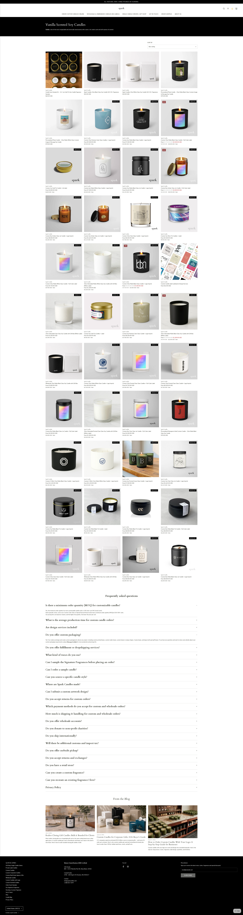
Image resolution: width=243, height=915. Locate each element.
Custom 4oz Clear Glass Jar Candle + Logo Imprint (174, 481)
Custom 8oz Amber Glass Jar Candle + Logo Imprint (59, 236)
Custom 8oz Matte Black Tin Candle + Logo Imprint (136, 529)
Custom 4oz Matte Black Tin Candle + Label (95, 529)
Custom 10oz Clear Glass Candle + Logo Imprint (135, 236)
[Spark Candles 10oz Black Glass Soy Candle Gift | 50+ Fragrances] (102, 70)
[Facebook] (123, 866)
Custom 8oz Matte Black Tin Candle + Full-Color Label (175, 529)
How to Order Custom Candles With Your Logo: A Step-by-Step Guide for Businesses (170, 843)
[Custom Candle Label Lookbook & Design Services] (179, 261)
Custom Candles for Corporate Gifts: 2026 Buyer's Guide (121, 837)
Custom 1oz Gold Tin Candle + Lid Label (56, 188)
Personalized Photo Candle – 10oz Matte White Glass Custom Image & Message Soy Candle (62, 141)
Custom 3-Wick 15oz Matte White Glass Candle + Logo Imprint (101, 481)
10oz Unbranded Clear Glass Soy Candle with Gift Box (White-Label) (64, 333)
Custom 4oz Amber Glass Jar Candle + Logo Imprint (98, 236)
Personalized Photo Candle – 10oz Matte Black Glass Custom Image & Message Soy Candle (179, 93)
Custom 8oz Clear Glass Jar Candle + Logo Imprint (136, 577)
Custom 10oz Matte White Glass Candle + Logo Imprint (99, 383)
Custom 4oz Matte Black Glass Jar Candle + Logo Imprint (137, 188)
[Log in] (228, 8)
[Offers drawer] (232, 8)
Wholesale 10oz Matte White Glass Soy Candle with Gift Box (100, 577)
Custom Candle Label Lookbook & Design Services (174, 284)
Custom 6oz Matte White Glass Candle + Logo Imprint (98, 188)
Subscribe (188, 875)
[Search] (224, 8)
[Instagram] (128, 866)
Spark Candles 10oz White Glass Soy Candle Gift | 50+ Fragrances (140, 92)
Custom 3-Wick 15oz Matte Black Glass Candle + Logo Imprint (62, 481)
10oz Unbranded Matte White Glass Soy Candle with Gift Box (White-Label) (100, 285)
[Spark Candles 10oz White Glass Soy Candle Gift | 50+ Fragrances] (140, 70)
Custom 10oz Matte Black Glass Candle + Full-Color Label (176, 140)
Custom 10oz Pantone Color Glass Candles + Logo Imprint (99, 140)
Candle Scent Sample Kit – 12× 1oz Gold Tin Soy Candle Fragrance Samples (63, 93)
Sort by (149, 42)
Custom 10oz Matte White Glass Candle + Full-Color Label (61, 284)
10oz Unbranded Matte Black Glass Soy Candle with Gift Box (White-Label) (177, 334)
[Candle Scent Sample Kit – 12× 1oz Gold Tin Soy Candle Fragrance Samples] (64, 70)
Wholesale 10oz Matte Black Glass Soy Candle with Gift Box (62, 383)
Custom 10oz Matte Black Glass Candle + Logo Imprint (137, 284)
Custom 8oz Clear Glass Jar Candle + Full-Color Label (136, 431)
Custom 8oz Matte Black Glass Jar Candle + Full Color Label (61, 431)
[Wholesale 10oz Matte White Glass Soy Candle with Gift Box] (102, 554)
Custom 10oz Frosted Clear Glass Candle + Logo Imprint (176, 383)
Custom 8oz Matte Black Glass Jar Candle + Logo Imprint (176, 577)
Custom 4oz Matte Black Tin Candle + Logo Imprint (59, 529)
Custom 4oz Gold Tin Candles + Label (94, 333)
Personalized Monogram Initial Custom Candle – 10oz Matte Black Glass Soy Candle (178, 432)
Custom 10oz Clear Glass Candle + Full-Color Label (59, 577)
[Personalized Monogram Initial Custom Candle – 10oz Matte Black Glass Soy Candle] (179, 409)
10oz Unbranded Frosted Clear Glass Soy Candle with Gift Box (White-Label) (100, 432)
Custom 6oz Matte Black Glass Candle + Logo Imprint (136, 140)
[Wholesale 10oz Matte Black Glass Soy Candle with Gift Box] (64, 361)
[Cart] (236, 8)
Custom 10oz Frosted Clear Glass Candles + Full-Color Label (138, 383)
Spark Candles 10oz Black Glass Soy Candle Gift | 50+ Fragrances (101, 92)
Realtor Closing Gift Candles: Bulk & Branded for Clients (70, 835)
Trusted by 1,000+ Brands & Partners (121, 2)
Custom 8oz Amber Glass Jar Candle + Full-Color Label (175, 188)
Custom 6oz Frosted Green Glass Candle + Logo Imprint (137, 481)
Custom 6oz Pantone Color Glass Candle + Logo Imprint (137, 333)
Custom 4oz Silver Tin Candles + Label (171, 236)
